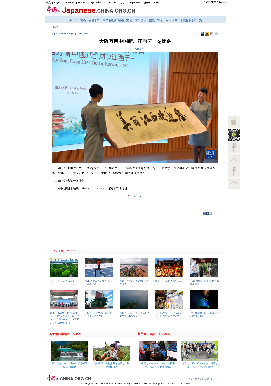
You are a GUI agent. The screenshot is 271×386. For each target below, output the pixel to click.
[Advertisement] (91, 222)
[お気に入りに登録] (211, 34)
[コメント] (216, 34)
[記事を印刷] (207, 34)
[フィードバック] (202, 34)
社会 (54, 26)
